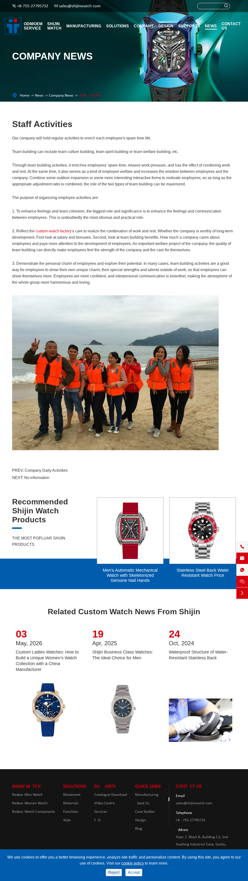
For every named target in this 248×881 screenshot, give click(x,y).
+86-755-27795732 (32, 6)
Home (24, 96)
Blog (138, 829)
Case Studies (145, 812)
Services (100, 812)
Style (67, 820)
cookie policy (132, 863)
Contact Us (231, 26)
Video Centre (104, 803)
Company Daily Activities (46, 470)
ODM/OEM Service (33, 26)
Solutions (117, 26)
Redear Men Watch (27, 795)
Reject (113, 872)
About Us (142, 803)
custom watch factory (53, 231)
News (211, 26)
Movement (71, 795)
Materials (70, 803)
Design (165, 26)
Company (144, 26)
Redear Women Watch (29, 803)
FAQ (97, 820)
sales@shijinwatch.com (80, 6)
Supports (189, 26)
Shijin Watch (54, 26)
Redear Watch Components (33, 812)
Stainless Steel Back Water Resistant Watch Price (203, 573)
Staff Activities (90, 96)
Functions (70, 812)
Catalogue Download (110, 795)
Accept (134, 872)
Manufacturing (83, 26)
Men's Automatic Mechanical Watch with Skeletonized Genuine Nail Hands (130, 575)
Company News (61, 96)
